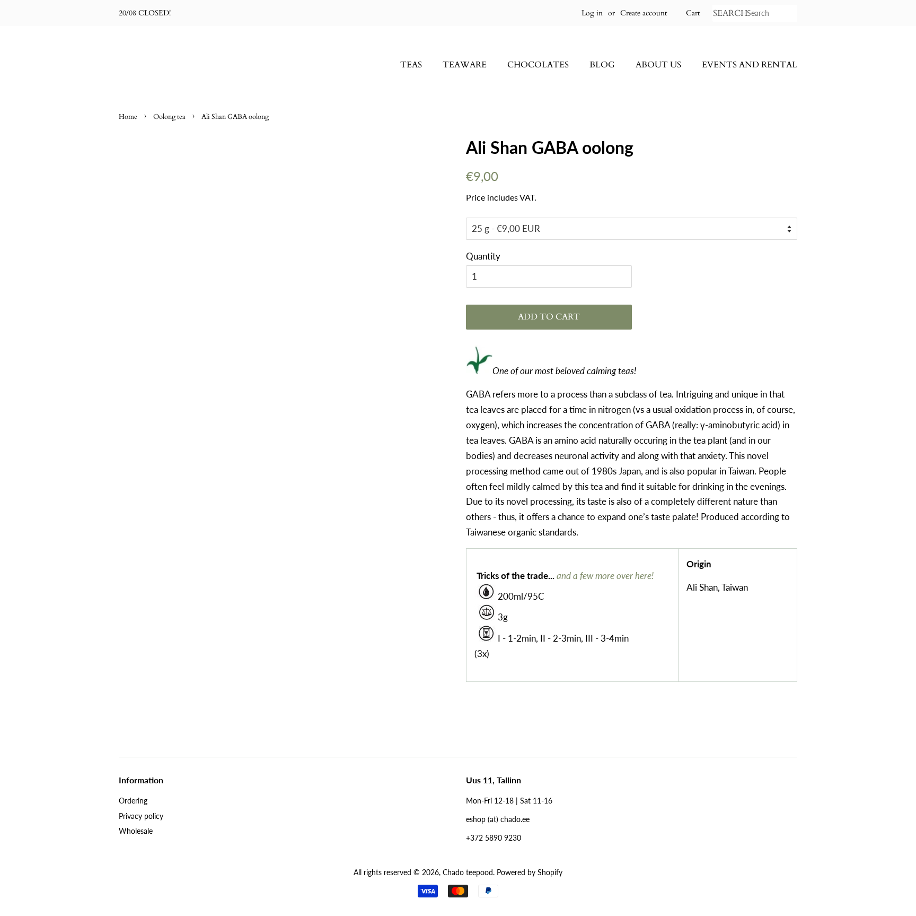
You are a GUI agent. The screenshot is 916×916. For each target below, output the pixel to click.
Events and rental (749, 65)
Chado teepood (468, 872)
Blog (602, 65)
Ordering (133, 800)
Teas (411, 65)
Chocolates (538, 65)
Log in (592, 13)
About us (658, 65)
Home (128, 117)
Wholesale (136, 830)
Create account (643, 13)
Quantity (483, 256)
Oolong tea (169, 117)
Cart (693, 13)
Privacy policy (141, 815)
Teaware (465, 65)
